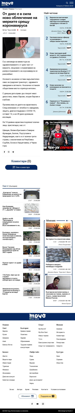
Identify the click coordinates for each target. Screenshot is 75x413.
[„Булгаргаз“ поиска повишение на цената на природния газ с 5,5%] (31, 194)
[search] (67, 3)
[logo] (7, 4)
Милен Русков (66, 303)
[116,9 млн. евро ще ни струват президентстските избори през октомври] (31, 277)
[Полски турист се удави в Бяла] (31, 263)
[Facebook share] (4, 152)
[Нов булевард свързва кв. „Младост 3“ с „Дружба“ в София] (31, 208)
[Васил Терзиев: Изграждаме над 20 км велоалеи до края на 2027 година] (31, 249)
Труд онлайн (11, 30)
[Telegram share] (13, 152)
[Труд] (37, 317)
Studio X (69, 411)
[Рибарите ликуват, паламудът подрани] (58, 255)
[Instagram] (43, 404)
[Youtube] (37, 404)
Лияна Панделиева (64, 244)
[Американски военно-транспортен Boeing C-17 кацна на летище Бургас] (31, 291)
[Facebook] (32, 404)
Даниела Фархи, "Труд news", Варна (58, 32)
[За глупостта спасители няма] (58, 230)
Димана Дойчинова (59, 111)
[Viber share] (8, 152)
